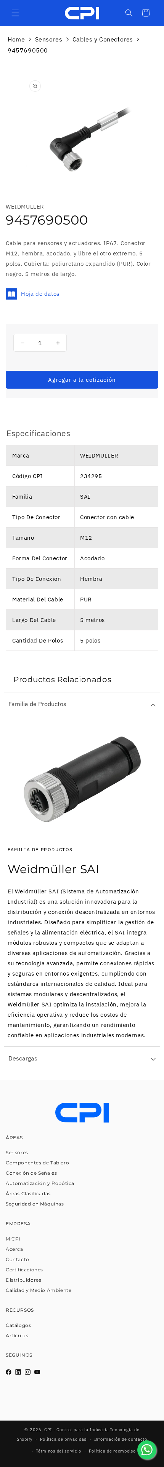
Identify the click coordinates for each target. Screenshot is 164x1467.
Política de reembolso (112, 1451)
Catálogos (18, 1325)
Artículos (17, 1335)
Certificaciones (24, 1269)
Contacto (17, 1259)
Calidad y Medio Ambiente (38, 1290)
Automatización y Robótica (40, 1183)
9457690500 (28, 50)
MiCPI (13, 1239)
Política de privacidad (63, 1439)
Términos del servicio (58, 1451)
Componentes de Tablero (37, 1163)
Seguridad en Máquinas (35, 1204)
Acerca (14, 1249)
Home (16, 39)
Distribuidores (23, 1280)
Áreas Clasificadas (28, 1193)
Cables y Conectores (102, 39)
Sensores (49, 39)
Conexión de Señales (31, 1173)
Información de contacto (120, 1439)
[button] (15, 13)
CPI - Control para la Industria (76, 1429)
